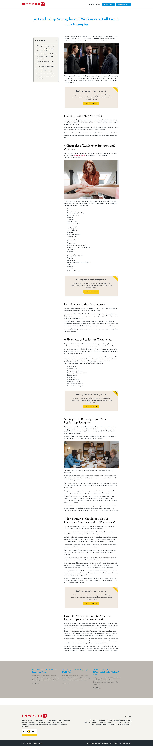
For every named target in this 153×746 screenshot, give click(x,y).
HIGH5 (100, 743)
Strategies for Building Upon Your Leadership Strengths (45, 63)
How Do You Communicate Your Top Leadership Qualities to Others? (46, 76)
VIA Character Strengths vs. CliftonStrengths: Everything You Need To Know (106, 672)
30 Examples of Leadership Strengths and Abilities (45, 50)
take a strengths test (79, 155)
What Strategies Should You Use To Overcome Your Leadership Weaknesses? (45, 69)
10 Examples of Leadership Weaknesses (45, 58)
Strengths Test (31, 4)
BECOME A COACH (94, 4)
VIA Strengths (117, 743)
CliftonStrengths (107, 743)
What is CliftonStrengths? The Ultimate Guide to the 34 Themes (44, 671)
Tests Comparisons (91, 743)
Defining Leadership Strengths (46, 46)
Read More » (35, 684)
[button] (56, 40)
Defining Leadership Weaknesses (47, 54)
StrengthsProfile (126, 743)
